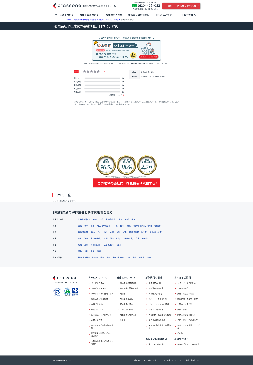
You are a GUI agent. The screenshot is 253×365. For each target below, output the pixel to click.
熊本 (115, 257)
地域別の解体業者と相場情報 (160, 326)
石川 (99, 232)
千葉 (116, 226)
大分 (128, 257)
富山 (93, 232)
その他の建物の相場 (157, 320)
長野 (118, 232)
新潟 (80, 232)
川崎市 (149, 226)
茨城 (80, 226)
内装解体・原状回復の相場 (160, 315)
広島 (106, 245)
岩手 (101, 219)
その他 (180, 333)
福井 (106, 232)
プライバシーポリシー (151, 360)
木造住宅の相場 (155, 283)
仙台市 (113, 219)
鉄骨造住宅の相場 (156, 288)
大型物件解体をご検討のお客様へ (102, 342)
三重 (80, 238)
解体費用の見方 (126, 304)
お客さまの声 (96, 320)
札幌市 (87, 219)
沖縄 (149, 257)
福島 (133, 219)
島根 (86, 245)
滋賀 (86, 238)
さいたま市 (106, 226)
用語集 (122, 294)
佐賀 (102, 257)
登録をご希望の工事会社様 (188, 344)
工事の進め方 (182, 288)
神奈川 (136, 226)
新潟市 (85, 232)
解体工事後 (182, 309)
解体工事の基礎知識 (128, 283)
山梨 (112, 232)
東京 (129, 226)
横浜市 (142, 226)
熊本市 (120, 257)
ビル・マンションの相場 (159, 304)
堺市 (117, 238)
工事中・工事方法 (184, 304)
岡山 (92, 245)
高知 (99, 251)
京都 (92, 238)
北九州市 (86, 257)
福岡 (80, 257)
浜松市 (143, 232)
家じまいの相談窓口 (157, 344)
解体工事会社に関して (186, 315)
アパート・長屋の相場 (158, 299)
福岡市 (94, 257)
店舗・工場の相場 (156, 309)
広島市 (111, 245)
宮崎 (134, 257)
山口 (119, 245)
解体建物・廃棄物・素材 (187, 299)
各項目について (115, 95)
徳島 (80, 251)
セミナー (123, 320)
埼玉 (99, 226)
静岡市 (136, 232)
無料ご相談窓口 (97, 304)
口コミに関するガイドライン (172, 360)
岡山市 (98, 245)
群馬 (92, 226)
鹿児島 (141, 257)
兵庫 (124, 238)
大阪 (106, 238)
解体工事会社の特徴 (99, 299)
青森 (95, 219)
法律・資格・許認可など (187, 320)
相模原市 (158, 226)
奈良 (137, 238)
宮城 (107, 219)
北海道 (81, 219)
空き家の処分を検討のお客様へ (102, 326)
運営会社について (98, 309)
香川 (86, 251)
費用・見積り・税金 (185, 294)
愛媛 (92, 251)
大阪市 (111, 238)
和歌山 (145, 238)
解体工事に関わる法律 (129, 288)
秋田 (121, 219)
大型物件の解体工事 (128, 315)
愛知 (151, 232)
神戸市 (129, 238)
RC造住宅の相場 (155, 294)
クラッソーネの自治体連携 (102, 294)
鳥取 (80, 245)
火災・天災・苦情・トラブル (188, 326)
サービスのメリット (99, 288)
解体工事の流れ (126, 299)
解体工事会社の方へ (193, 360)
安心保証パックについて (101, 315)
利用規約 (137, 360)
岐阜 (124, 232)
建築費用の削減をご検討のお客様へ (102, 334)
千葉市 (121, 226)
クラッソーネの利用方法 (187, 283)
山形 (127, 219)
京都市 (98, 238)
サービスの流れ (97, 283)
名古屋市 (157, 232)
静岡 (131, 232)
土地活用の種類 (126, 309)
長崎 (108, 257)
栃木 (86, 226)
